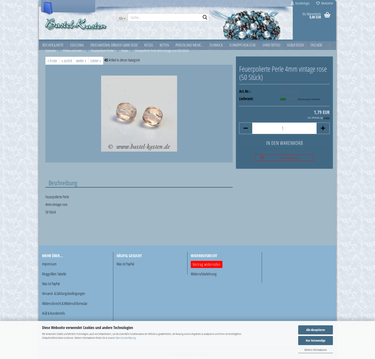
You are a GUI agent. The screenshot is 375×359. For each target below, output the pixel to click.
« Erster (52, 60)
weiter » (81, 60)
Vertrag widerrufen (206, 264)
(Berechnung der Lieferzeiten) (309, 99)
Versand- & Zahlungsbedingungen (63, 293)
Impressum (49, 263)
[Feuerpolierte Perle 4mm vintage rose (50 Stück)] (139, 113)
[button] (245, 128)
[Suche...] (205, 18)
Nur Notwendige (315, 340)
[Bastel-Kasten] (76, 24)
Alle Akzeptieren (315, 330)
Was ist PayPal (51, 283)
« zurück (66, 60)
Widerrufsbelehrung (204, 273)
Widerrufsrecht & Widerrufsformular (64, 303)
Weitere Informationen (315, 350)
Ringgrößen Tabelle (54, 273)
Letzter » (95, 60)
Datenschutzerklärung (125, 338)
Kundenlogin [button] (302, 3)
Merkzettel (326, 3)
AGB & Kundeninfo (53, 313)
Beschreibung (63, 182)
